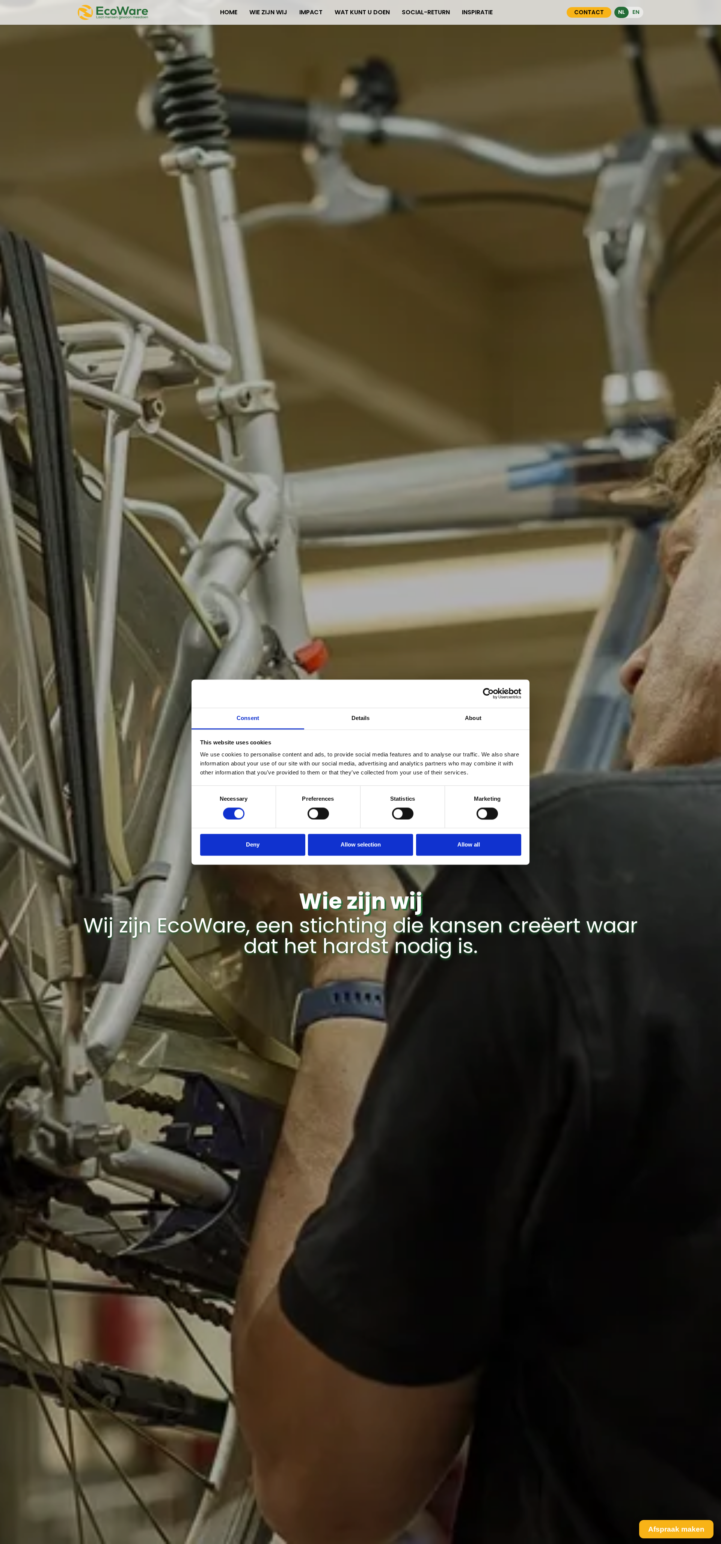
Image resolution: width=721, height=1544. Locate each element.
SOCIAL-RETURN (426, 12)
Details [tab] (360, 718)
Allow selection (361, 845)
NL (621, 12)
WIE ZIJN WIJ (268, 12)
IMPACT (311, 12)
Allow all (468, 845)
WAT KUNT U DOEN (362, 12)
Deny (252, 845)
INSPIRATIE (477, 12)
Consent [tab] (248, 718)
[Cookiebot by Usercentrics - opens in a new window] (488, 693)
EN (636, 12)
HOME (228, 12)
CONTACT (589, 12)
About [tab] (473, 718)
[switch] (318, 813)
